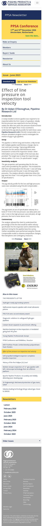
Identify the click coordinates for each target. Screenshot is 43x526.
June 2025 (8, 416)
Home (5, 479)
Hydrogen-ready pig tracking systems (16, 303)
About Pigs (26, 500)
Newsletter (26, 488)
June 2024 (8, 426)
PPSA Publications (28, 493)
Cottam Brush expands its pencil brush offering (19, 325)
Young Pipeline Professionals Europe (16, 336)
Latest (7, 405)
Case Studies (27, 497)
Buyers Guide (7, 486)
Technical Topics (28, 495)
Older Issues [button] (8, 441)
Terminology (27, 504)
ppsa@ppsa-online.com (12, 472)
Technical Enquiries (29, 479)
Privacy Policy (7, 493)
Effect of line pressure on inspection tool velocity (19, 351)
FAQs (24, 502)
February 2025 (10, 419)
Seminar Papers (28, 484)
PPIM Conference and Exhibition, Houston (18, 340)
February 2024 (10, 430)
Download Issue (8, 81)
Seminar (25, 481)
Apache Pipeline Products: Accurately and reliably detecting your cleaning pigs (20, 377)
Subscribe (6, 509)
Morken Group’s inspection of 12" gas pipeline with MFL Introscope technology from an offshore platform (21, 369)
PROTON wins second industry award (16, 314)
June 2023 (15, 75)
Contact (5, 490)
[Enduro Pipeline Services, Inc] (21, 265)
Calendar (25, 490)
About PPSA (6, 481)
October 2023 (10, 434)
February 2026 (10, 408)
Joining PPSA (7, 488)
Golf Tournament (28, 486)
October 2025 (10, 412)
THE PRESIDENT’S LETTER (12, 298)
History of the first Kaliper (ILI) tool (15, 362)
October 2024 (10, 423)
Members (6, 484)
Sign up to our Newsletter (27, 81)
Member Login (7, 507)
